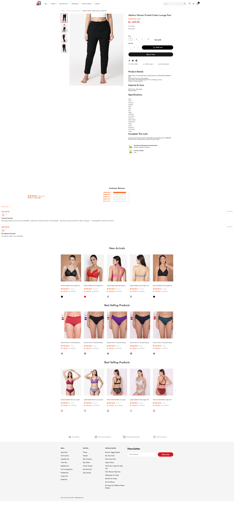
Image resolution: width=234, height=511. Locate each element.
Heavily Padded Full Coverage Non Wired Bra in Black (75, 286)
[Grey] (131, 296)
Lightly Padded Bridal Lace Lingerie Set (94, 400)
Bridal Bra (64, 479)
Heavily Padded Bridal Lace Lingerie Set (71, 400)
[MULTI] (62, 354)
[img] (5, 212)
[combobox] (175, 4)
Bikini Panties (87, 459)
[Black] (62, 296)
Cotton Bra (64, 476)
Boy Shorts (86, 462)
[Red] (85, 296)
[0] (197, 4)
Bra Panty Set (87, 469)
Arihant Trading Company (73, 11)
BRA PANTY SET (63, 4)
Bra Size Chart (110, 456)
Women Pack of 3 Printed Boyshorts (70, 343)
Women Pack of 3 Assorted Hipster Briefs (95, 343)
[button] (132, 19)
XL (148, 39)
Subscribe (166, 454)
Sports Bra (64, 452)
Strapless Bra (65, 459)
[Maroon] (154, 411)
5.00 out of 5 (41, 196)
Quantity (130, 43)
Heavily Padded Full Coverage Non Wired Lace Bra (167, 286)
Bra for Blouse (109, 482)
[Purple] (62, 411)
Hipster (85, 456)
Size (129, 36)
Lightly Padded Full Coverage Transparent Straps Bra (144, 286)
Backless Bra (65, 466)
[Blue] (131, 411)
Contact (97, 4)
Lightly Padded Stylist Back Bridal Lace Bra (118, 286)
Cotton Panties (87, 466)
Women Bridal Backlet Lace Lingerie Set (117, 400)
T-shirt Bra (64, 462)
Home (63, 11)
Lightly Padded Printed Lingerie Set (139, 400)
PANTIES (53, 4)
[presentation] (58, 276)
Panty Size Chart (110, 459)
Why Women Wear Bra (112, 472)
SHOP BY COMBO (86, 4)
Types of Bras (109, 462)
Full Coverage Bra (66, 469)
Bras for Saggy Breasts (112, 452)
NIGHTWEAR (74, 4)
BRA (46, 4)
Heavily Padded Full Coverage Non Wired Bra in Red (98, 286)
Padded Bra (64, 473)
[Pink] (108, 296)
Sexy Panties (87, 473)
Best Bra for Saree (111, 479)
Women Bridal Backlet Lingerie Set (162, 400)
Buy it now (151, 54)
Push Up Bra (65, 456)
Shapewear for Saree (112, 475)
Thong (85, 452)
